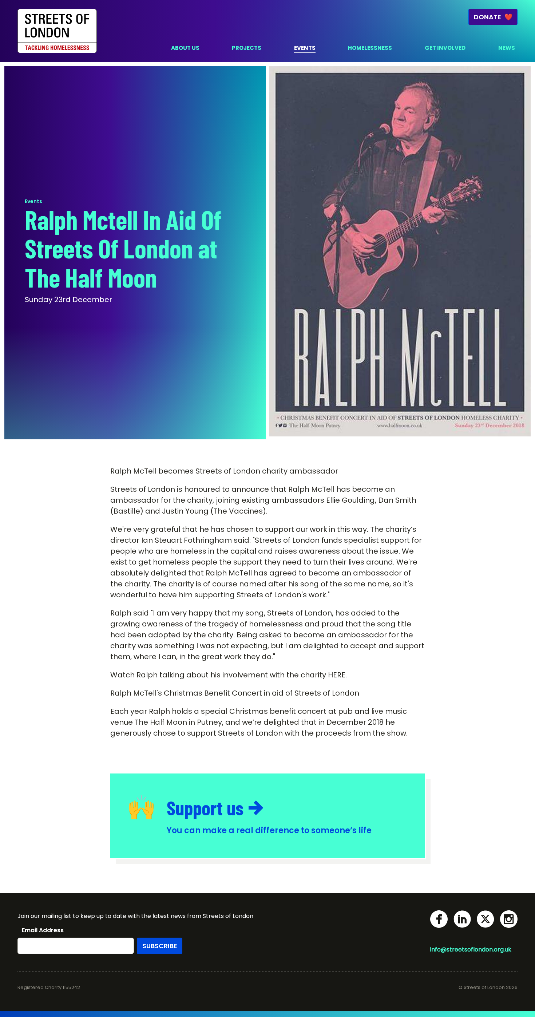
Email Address (43, 930)
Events (33, 201)
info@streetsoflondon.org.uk (470, 949)
